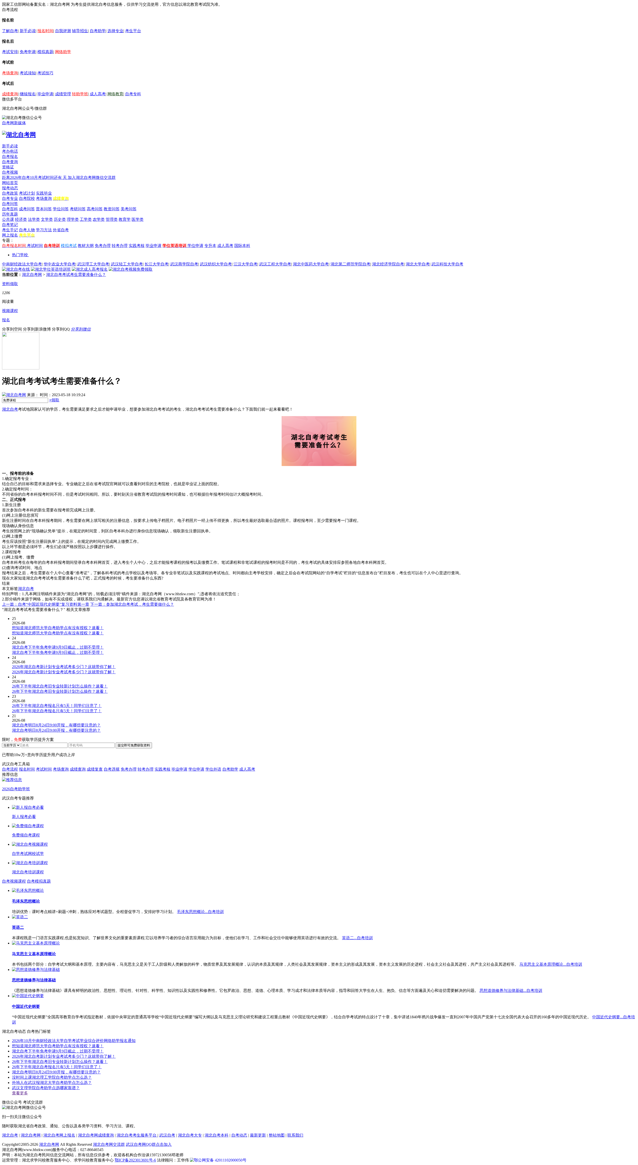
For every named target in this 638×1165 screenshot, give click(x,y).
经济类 (21, 219)
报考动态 (10, 188)
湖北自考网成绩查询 (96, 1135)
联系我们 (295, 1135)
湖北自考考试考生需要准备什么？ (76, 274)
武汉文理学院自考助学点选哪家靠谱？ (46, 1088)
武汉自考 (167, 1135)
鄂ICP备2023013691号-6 (135, 1160)
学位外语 (213, 769)
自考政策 (10, 193)
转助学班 (80, 94)
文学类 (47, 219)
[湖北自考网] (19, 134)
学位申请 (195, 245)
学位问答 (61, 209)
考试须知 (28, 73)
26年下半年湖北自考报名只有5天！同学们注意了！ (57, 1067)
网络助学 (63, 52)
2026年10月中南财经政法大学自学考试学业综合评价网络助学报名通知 (74, 1041)
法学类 (34, 219)
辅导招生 (80, 31)
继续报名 (28, 94)
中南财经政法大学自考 (22, 264)
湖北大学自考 (418, 264)
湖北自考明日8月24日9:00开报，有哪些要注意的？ (56, 1072)
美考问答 (129, 209)
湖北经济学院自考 (388, 264)
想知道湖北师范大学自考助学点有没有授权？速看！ (58, 1046)
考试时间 (35, 245)
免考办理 (103, 245)
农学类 (99, 219)
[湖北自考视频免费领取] (131, 269)
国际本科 (242, 245)
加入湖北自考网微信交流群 (92, 177)
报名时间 (45, 31)
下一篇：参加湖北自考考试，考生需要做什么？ (132, 604)
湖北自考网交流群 (109, 1144)
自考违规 (112, 769)
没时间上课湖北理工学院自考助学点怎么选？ (52, 1077)
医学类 (138, 219)
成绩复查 (95, 769)
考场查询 (10, 73)
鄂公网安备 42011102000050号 (220, 1160)
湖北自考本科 (217, 1135)
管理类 (112, 219)
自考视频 (10, 172)
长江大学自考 (156, 264)
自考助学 (98, 31)
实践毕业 (44, 193)
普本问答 (44, 209)
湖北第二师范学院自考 (350, 264)
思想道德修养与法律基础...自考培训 (510, 990)
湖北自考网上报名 (59, 1135)
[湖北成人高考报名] (90, 269)
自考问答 (10, 204)
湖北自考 (10, 409)
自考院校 (27, 198)
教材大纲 (86, 245)
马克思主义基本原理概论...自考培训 (550, 964)
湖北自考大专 (190, 1135)
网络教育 (115, 94)
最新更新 (258, 1135)
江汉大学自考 (245, 264)
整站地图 (277, 1135)
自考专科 (133, 94)
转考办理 (120, 245)
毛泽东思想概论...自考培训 (200, 912)
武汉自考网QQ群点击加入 (149, 1144)
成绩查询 (10, 94)
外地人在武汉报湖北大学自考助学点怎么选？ (52, 1082)
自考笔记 (10, 225)
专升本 (210, 245)
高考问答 (95, 209)
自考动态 (239, 1135)
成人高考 (98, 94)
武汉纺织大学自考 (216, 264)
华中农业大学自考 (60, 264)
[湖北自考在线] (16, 269)
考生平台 (133, 31)
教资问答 (112, 209)
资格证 (8, 167)
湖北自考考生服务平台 (137, 1135)
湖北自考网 (32, 274)
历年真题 (10, 214)
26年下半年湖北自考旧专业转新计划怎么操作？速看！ (60, 1061)
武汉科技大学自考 (447, 264)
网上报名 (10, 235)
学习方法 (44, 230)
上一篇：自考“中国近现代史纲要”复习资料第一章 (45, 604)
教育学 (125, 219)
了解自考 (10, 31)
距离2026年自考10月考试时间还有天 (35, 177)
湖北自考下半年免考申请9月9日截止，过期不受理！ (58, 1051)
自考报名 (10, 156)
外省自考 (61, 230)
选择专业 (115, 31)
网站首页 (10, 183)
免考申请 (28, 52)
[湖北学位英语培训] (51, 269)
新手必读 (28, 31)
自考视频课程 (14, 881)
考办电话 (10, 151)
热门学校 (20, 255)
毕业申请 (45, 94)
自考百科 (10, 209)
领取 (54, 400)
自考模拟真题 (39, 881)
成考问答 (27, 209)
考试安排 (10, 52)
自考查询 (10, 162)
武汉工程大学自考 (275, 264)
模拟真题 (45, 52)
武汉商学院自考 (184, 264)
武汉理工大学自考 (93, 264)
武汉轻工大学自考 (127, 264)
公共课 (8, 219)
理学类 (73, 219)
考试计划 (27, 193)
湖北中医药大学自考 (311, 264)
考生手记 (10, 230)
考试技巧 (45, 73)
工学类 (86, 219)
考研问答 (78, 209)
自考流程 (10, 769)
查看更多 (20, 1093)
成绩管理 (63, 94)
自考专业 (10, 198)
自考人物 (27, 230)
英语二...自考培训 (357, 938)
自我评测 (63, 31)
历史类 (60, 219)
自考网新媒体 (14, 123)
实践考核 (137, 245)
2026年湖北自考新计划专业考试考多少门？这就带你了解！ (64, 1056)
